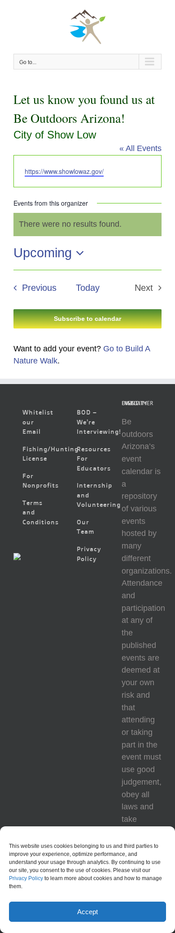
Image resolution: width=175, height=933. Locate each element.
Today (88, 288)
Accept (87, 912)
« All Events (140, 148)
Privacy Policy (26, 878)
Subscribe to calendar (87, 318)
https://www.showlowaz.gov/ (64, 171)
